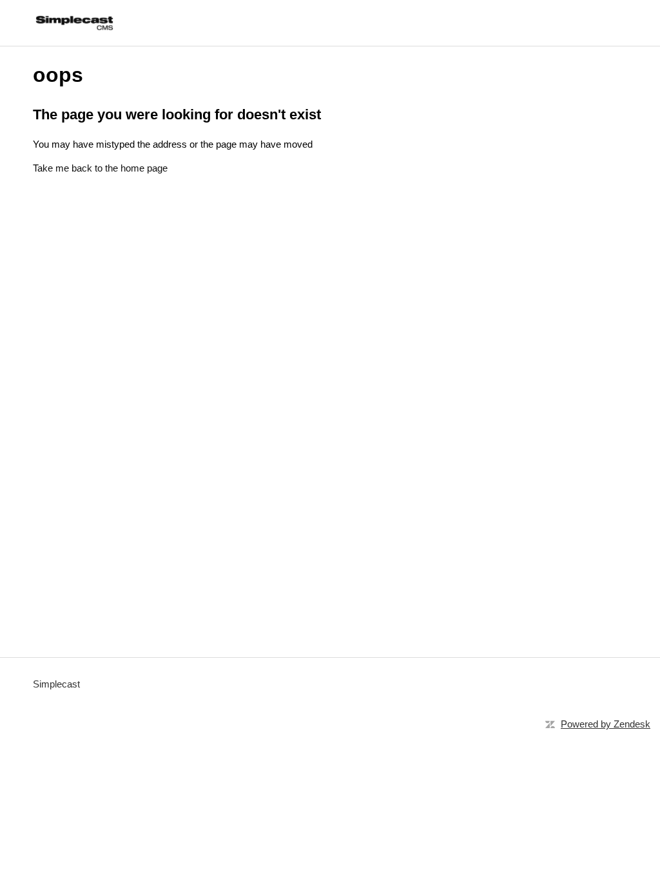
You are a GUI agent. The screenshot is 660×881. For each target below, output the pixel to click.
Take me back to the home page (100, 168)
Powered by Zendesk (605, 723)
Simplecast (56, 683)
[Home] (74, 23)
